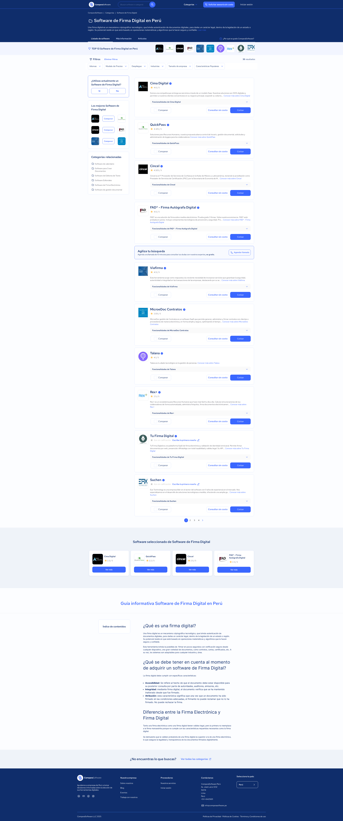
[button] (200, 102)
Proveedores (167, 777)
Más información (124, 38)
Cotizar (240, 110)
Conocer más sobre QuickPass (202, 137)
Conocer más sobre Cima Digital (237, 96)
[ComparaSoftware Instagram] (93, 796)
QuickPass (158, 125)
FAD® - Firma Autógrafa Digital (173, 207)
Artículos (142, 38)
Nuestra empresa (128, 777)
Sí (99, 91)
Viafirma (156, 268)
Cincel (154, 166)
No (117, 91)
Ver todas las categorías (194, 759)
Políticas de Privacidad (212, 816)
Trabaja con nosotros (128, 797)
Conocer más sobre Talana (208, 363)
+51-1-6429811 (207, 799)
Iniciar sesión (246, 4)
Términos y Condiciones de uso (253, 816)
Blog (122, 788)
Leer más (202, 30)
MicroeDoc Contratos (166, 309)
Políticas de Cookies (230, 816)
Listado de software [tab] (100, 38)
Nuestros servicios (168, 783)
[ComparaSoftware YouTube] (83, 796)
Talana (155, 353)
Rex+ (153, 392)
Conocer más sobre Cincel (230, 178)
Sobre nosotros (126, 783)
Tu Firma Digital (162, 436)
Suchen (155, 480)
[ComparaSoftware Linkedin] (78, 796)
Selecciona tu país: (245, 776)
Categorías (189, 4)
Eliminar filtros (111, 59)
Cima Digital (159, 83)
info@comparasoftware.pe (216, 805)
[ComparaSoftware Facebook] (88, 796)
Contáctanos (207, 777)
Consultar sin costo (218, 110)
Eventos (123, 792)
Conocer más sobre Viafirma (233, 280)
